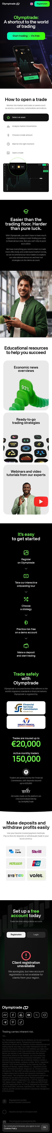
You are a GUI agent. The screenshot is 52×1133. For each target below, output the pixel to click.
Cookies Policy (10, 1129)
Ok (44, 1127)
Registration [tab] (16, 935)
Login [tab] (36, 935)
